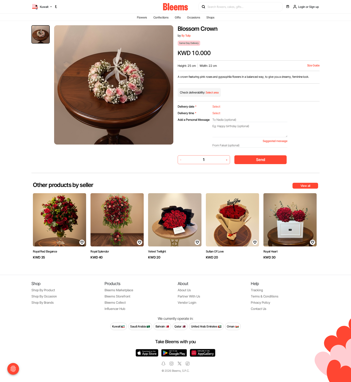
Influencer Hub (115, 309)
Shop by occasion (44, 296)
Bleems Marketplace (119, 290)
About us (184, 290)
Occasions (193, 17)
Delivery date (187, 106)
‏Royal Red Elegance (45, 251)
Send (260, 159)
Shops (210, 17)
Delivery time (187, 113)
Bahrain (161, 326)
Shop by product (43, 290)
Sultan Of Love (215, 251)
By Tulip (186, 35)
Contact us (258, 309)
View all (305, 186)
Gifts (178, 17)
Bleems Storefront (117, 296)
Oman (231, 326)
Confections (161, 17)
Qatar (178, 326)
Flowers (142, 17)
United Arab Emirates (204, 326)
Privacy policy (260, 302)
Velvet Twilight (157, 251)
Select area (212, 92)
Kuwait (116, 326)
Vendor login (187, 302)
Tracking (257, 290)
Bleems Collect (115, 302)
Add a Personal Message (194, 119)
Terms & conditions (264, 296)
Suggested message (275, 141)
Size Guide (313, 65)
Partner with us (189, 296)
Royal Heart (270, 251)
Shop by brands (42, 302)
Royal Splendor (99, 251)
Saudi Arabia (138, 326)
